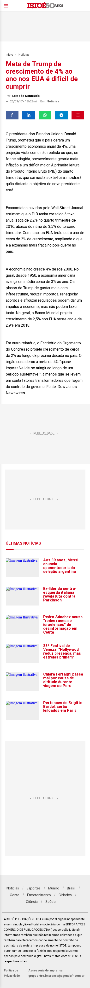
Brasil (71, 888)
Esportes (34, 888)
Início (9, 54)
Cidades (65, 895)
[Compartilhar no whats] (45, 115)
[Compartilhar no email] (78, 115)
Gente (14, 895)
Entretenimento (39, 895)
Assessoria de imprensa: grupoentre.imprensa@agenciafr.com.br (56, 973)
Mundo (53, 888)
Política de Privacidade (12, 973)
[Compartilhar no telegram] (61, 115)
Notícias (24, 54)
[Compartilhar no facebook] (12, 115)
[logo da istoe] (45, 6)
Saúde (50, 902)
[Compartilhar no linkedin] (28, 115)
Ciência (32, 902)
